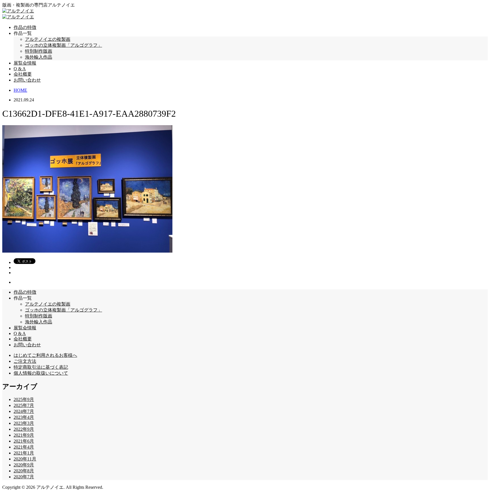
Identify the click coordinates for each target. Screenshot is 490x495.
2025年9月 (24, 399)
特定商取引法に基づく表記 (41, 367)
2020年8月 (24, 470)
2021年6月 (24, 441)
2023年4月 (24, 417)
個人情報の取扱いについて (41, 373)
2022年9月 (24, 429)
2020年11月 (25, 458)
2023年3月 (24, 423)
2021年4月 (24, 447)
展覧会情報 (25, 63)
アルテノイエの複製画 (47, 39)
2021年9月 (24, 435)
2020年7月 (24, 476)
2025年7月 (24, 405)
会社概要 (23, 74)
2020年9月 (24, 464)
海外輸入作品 (38, 57)
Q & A (20, 68)
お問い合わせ (27, 80)
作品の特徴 (25, 27)
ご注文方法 (25, 361)
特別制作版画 (38, 51)
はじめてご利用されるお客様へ (45, 355)
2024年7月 (24, 411)
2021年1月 (24, 453)
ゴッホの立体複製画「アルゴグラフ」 (63, 45)
